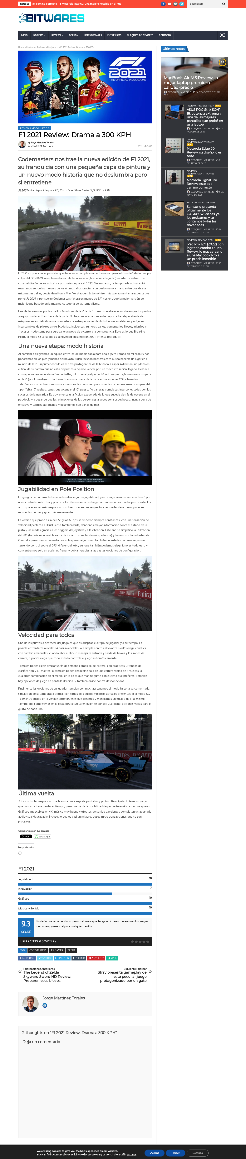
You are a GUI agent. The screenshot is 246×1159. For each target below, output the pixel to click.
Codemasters (38, 950)
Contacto (165, 35)
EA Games (57, 950)
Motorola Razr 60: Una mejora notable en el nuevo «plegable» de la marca (73, 3)
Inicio (24, 35)
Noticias (38, 35)
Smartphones (206, 203)
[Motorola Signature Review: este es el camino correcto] (174, 177)
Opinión (73, 35)
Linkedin (63, 958)
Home (21, 47)
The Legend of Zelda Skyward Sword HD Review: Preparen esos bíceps (47, 975)
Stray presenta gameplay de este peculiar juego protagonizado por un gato (122, 975)
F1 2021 (71, 950)
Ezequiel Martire (179, 92)
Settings (198, 1153)
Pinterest (97, 958)
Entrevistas (114, 35)
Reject (176, 1153)
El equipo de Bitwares (140, 35)
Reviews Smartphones (200, 142)
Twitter (46, 958)
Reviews (56, 35)
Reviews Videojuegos (47, 47)
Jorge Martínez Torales (42, 143)
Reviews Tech (206, 106)
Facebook (28, 958)
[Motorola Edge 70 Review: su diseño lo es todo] (174, 145)
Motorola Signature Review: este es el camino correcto (202, 183)
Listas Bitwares (93, 35)
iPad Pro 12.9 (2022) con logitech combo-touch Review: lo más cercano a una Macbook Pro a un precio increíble (205, 251)
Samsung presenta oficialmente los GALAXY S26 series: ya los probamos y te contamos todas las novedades (203, 216)
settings (131, 1154)
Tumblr (80, 958)
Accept (154, 1153)
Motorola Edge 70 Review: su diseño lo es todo (204, 152)
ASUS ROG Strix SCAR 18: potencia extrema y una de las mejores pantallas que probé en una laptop (205, 117)
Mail (114, 958)
